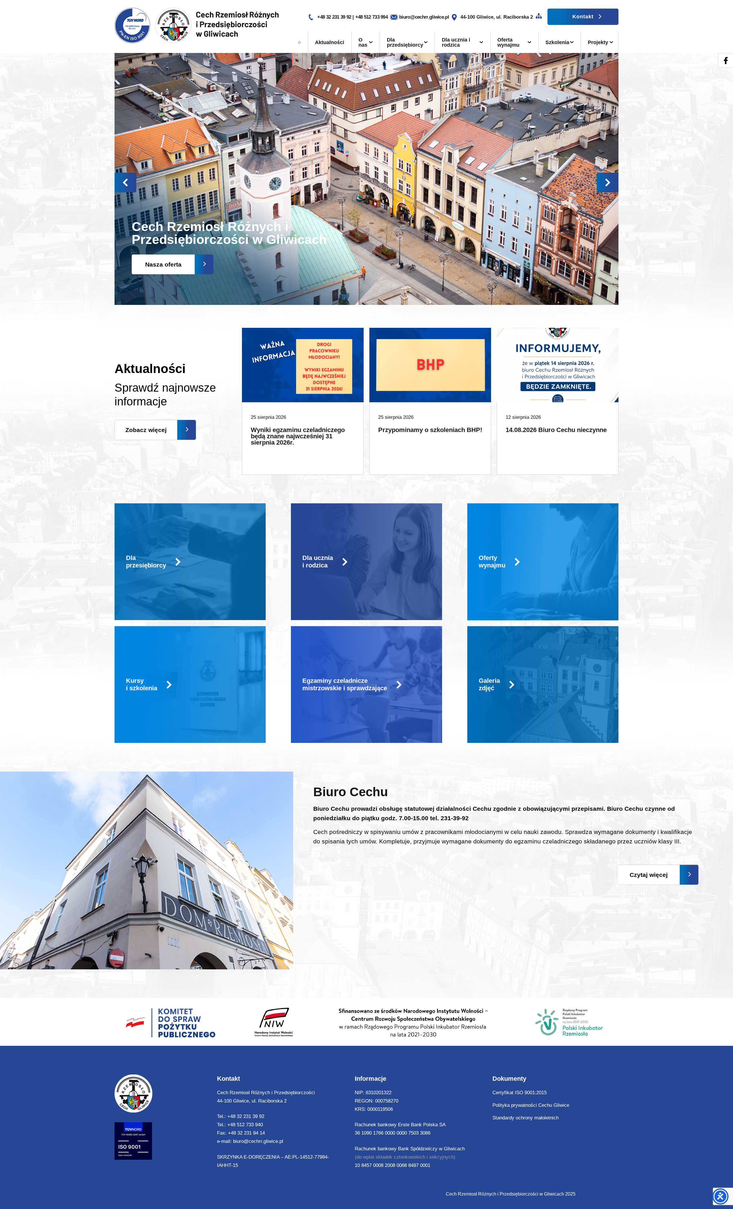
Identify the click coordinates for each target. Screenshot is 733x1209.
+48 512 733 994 (371, 17)
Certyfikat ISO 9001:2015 (519, 1092)
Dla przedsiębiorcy (405, 42)
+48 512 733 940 (245, 1124)
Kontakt (583, 16)
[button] (607, 182)
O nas (362, 42)
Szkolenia (557, 42)
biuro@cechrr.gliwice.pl (424, 17)
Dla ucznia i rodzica (456, 42)
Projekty (598, 42)
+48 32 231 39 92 (334, 17)
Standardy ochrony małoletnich (525, 1118)
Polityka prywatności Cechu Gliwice (530, 1105)
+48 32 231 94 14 (246, 1133)
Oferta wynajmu (508, 42)
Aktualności (329, 42)
